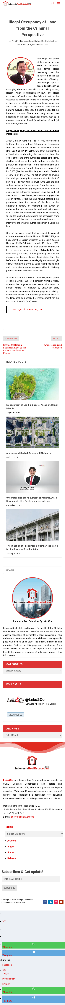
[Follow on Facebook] (45, 902)
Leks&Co (34, 631)
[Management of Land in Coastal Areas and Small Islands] (32, 384)
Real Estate (46, 41)
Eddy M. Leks (55, 628)
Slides (10, 852)
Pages (9, 826)
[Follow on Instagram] (56, 902)
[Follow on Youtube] (61, 902)
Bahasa (11, 858)
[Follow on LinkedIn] (50, 902)
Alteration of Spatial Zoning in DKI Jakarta (29, 453)
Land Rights (35, 41)
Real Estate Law (40, 44)
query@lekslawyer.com (22, 816)
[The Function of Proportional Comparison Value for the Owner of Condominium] (32, 525)
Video (10, 846)
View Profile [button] (15, 715)
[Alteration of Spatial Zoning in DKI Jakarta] (32, 432)
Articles (24, 41)
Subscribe (9, 888)
